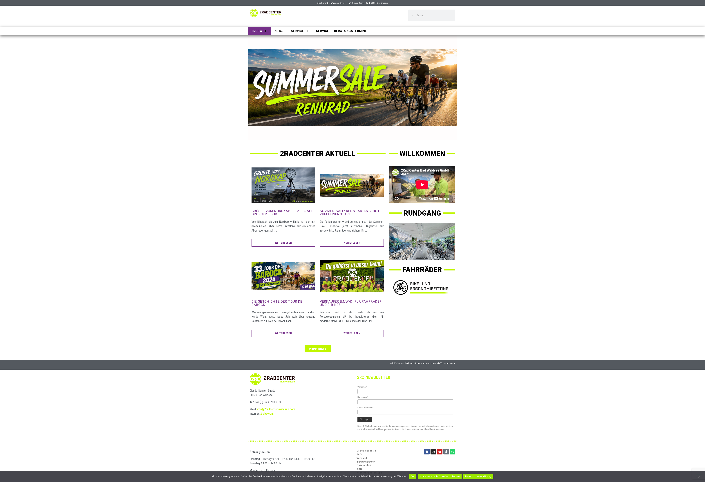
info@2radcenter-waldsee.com (276, 409)
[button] (317, 348)
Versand (362, 458)
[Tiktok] (446, 451)
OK (412, 476)
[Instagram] (433, 451)
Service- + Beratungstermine (341, 31)
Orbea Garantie (366, 450)
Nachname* (362, 397)
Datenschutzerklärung (478, 476)
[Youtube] (439, 451)
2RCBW (257, 31)
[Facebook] (427, 451)
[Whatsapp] (452, 451)
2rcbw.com (267, 413)
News (278, 31)
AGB (359, 469)
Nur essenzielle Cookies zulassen (440, 476)
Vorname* (362, 387)
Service (297, 31)
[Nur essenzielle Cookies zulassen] (699, 476)
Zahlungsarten (366, 461)
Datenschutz (365, 465)
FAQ (359, 454)
